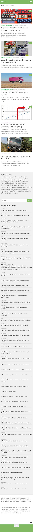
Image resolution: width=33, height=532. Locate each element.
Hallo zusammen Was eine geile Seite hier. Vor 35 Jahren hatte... (15, 335)
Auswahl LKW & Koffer (6, 25)
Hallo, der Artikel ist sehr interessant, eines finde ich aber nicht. (15, 233)
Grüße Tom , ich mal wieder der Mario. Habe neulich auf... (13, 489)
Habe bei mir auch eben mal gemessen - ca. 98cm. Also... (14, 441)
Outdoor (14, 183)
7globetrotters (5, 2)
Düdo (17, 177)
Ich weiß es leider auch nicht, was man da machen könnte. (14, 401)
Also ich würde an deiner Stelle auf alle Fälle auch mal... (13, 406)
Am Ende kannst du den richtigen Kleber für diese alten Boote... (15, 215)
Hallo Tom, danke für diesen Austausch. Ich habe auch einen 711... (16, 423)
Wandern (12, 189)
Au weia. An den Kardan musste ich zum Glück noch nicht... (14, 396)
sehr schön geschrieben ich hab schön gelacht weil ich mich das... (16, 320)
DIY (14, 177)
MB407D (9, 181)
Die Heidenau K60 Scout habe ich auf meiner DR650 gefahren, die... (16, 369)
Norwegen (3, 183)
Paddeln (19, 183)
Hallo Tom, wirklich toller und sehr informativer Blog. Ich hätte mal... (16, 484)
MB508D (13, 181)
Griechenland (15, 179)
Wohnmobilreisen (7, 193)
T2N (28, 187)
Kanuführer (20, 179)
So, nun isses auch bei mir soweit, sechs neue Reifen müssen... (15, 280)
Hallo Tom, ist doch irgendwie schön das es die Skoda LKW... (14, 374)
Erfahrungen (23, 177)
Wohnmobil (17, 191)
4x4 (2, 177)
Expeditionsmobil (5, 179)
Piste (22, 183)
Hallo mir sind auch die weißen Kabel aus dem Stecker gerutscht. (15, 330)
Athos (12, 177)
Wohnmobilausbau (26, 191)
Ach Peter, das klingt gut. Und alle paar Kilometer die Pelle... (14, 346)
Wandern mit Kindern (18, 189)
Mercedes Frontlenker (7, 89)
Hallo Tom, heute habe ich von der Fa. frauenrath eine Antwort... (15, 290)
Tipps (2, 189)
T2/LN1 (24, 187)
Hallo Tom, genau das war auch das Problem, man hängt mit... (15, 457)
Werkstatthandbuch (4, 191)
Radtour (25, 183)
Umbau (8, 189)
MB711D (20, 181)
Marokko (3, 181)
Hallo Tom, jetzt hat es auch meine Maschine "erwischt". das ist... (15, 302)
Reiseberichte (7, 185)
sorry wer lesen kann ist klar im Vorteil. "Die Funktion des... (14, 417)
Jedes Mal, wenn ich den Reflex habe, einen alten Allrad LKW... (15, 386)
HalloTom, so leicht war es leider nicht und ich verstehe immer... (15, 364)
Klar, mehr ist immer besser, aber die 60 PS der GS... (13, 472)
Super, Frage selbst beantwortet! (8, 391)
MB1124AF (26, 181)
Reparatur (14, 187)
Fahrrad (10, 179)
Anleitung (9, 177)
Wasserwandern (25, 189)
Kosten (23, 179)
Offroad (8, 183)
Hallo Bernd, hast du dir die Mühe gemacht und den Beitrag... (14, 285)
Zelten (16, 193)
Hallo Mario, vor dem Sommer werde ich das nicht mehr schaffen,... (16, 467)
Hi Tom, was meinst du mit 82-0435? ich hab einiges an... (14, 210)
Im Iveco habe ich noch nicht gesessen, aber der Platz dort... (14, 462)
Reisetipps (9, 187)
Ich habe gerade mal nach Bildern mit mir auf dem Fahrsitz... (14, 446)
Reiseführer (16, 185)
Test (30, 187)
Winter (10, 191)
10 (30, 42)
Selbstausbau (19, 187)
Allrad (4, 177)
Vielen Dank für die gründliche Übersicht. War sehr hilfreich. (14, 325)
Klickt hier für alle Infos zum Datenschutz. (22, 501)
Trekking (5, 189)
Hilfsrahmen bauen (6, 121)
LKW (26, 179)
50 (30, 10)
